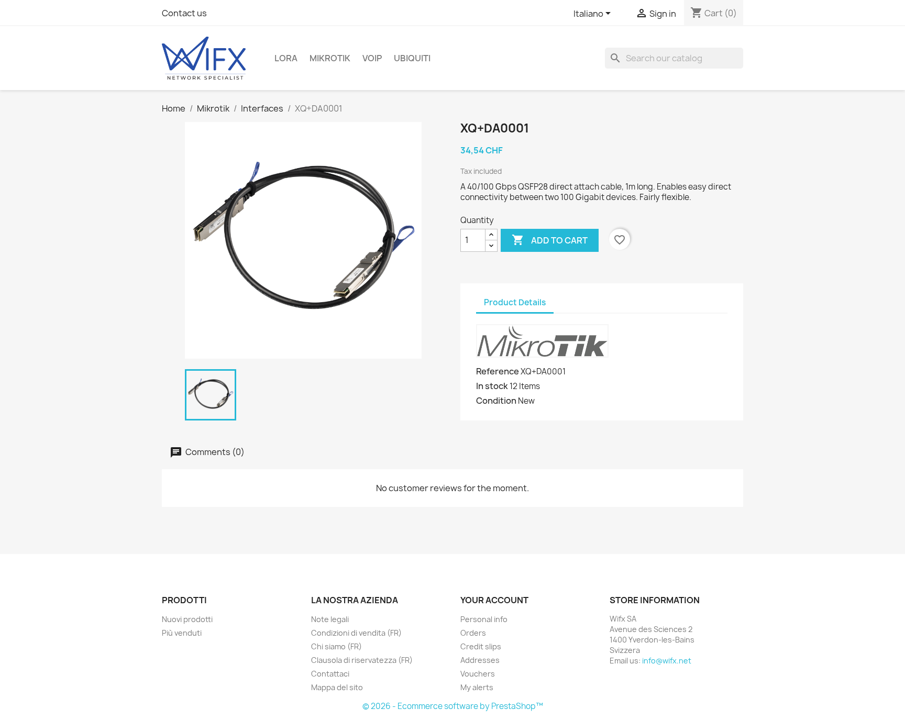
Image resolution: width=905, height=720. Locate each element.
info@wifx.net (666, 661)
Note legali (330, 619)
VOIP (372, 58)
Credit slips (480, 646)
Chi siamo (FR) (336, 646)
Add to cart (550, 240)
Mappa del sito (337, 687)
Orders (473, 633)
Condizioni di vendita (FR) (356, 633)
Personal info (483, 619)
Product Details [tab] (515, 302)
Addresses (480, 660)
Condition (496, 400)
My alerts (476, 687)
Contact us (184, 13)
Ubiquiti (412, 58)
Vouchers (477, 674)
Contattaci (330, 674)
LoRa (285, 58)
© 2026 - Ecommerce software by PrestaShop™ (452, 706)
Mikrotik (330, 58)
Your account (494, 600)
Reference (497, 371)
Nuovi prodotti (187, 619)
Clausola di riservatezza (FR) (362, 660)
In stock (492, 386)
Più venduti (182, 633)
